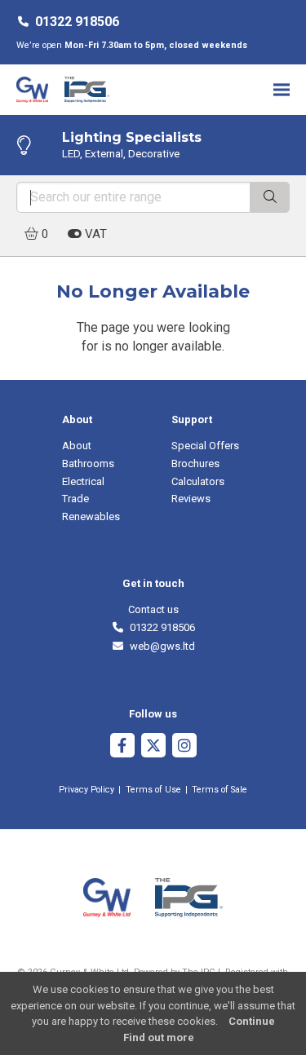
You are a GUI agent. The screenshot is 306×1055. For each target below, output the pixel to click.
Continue (251, 1021)
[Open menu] (281, 89)
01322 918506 (77, 21)
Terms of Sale (219, 789)
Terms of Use (153, 789)
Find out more (158, 1037)
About (76, 445)
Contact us (153, 609)
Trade (75, 498)
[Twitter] (153, 747)
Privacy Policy (86, 789)
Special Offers (205, 445)
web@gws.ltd (159, 646)
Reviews (191, 498)
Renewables (91, 516)
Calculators (197, 481)
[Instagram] (184, 747)
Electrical (83, 481)
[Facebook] (122, 747)
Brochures (195, 463)
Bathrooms (88, 463)
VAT (94, 234)
